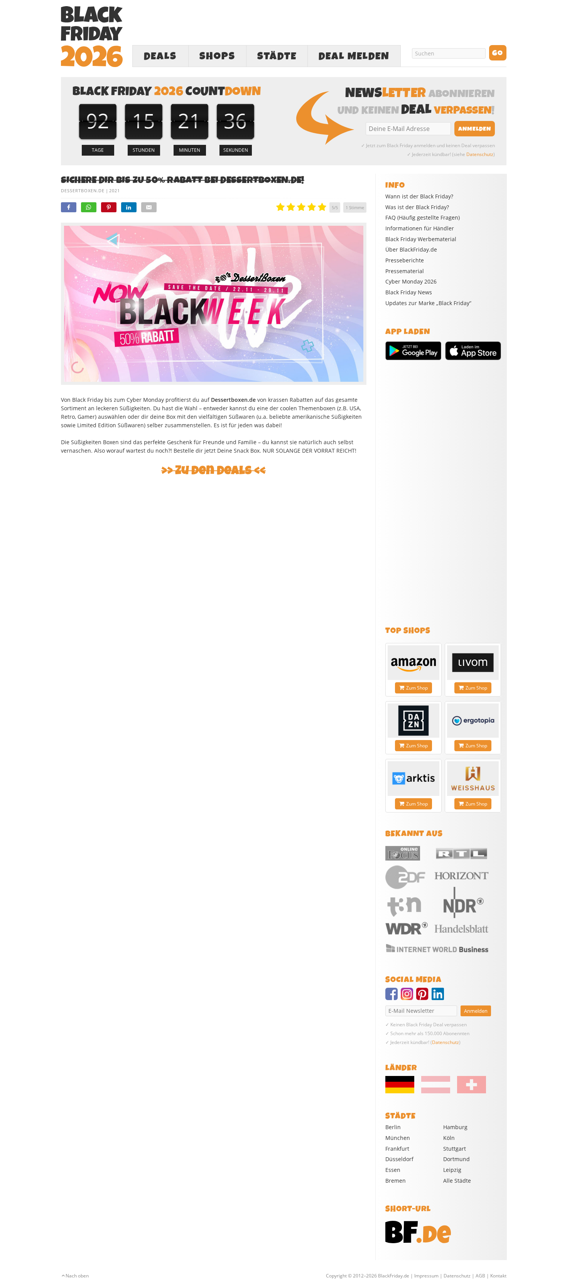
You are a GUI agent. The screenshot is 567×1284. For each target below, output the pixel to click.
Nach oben (77, 1275)
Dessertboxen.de (83, 190)
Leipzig (452, 1169)
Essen (392, 1169)
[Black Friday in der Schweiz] (468, 1091)
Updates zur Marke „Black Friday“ (428, 303)
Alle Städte (457, 1180)
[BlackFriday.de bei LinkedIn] (439, 997)
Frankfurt (397, 1148)
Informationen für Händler (419, 228)
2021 (114, 190)
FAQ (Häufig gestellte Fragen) (422, 217)
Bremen (395, 1180)
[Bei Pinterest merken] (108, 207)
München (397, 1137)
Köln (449, 1137)
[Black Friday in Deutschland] (402, 1091)
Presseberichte (404, 260)
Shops (217, 56)
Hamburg (455, 1127)
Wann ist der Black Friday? (419, 196)
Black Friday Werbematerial (420, 239)
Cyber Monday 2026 (411, 281)
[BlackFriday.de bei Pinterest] (424, 997)
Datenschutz (479, 154)
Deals (160, 56)
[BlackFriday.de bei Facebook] (393, 997)
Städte (277, 56)
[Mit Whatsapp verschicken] (88, 207)
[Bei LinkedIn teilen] (129, 207)
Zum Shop (417, 688)
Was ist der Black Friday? (417, 207)
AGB (480, 1275)
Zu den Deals (213, 470)
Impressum (426, 1275)
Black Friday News (408, 292)
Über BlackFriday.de (411, 249)
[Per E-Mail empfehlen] (149, 207)
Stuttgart (454, 1148)
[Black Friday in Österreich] (435, 1091)
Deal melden (354, 56)
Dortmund (456, 1159)
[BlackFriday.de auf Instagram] (408, 997)
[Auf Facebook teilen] (68, 207)
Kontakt (498, 1275)
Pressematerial (404, 271)
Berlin (393, 1127)
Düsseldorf (399, 1159)
